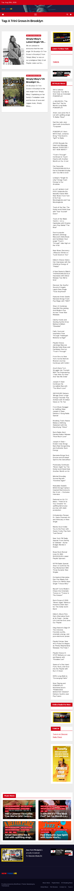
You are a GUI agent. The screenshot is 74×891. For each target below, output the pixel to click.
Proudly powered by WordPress (11, 884)
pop (42, 811)
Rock (6, 811)
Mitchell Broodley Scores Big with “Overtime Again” (59, 478)
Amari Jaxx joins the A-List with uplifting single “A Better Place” (61, 115)
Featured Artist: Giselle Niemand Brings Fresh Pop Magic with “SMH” (61, 299)
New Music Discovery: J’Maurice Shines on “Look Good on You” (61, 253)
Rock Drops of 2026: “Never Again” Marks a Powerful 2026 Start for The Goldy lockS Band (61, 604)
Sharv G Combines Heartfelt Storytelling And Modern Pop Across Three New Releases (60, 310)
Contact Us (63, 887)
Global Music (44, 887)
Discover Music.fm (35, 856)
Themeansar (5, 886)
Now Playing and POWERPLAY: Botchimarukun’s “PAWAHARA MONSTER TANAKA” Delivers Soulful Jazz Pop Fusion (61, 689)
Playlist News (56, 883)
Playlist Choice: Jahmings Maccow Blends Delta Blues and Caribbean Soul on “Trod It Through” (61, 347)
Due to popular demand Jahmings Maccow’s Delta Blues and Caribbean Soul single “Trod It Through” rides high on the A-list (61, 239)
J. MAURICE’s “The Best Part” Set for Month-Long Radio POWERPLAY (54, 816)
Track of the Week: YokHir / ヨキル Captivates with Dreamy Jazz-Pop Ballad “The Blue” (61, 223)
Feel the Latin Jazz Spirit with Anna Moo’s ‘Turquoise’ (61, 124)
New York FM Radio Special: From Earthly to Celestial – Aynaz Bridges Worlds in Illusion (61, 542)
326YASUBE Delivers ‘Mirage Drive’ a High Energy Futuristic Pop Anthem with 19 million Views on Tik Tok (61, 397)
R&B (46, 811)
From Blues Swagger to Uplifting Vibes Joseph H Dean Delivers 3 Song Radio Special (61, 411)
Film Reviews (54, 887)
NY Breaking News (67, 883)
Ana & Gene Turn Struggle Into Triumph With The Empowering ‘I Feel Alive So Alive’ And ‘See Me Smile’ (61, 372)
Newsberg (30, 884)
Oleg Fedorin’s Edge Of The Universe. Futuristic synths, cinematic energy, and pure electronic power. (61, 632)
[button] (67, 14)
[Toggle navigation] (35, 14)
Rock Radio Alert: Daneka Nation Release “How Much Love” (61, 434)
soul (14, 832)
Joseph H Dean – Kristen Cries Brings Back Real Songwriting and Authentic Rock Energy (61, 446)
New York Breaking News (12, 806)
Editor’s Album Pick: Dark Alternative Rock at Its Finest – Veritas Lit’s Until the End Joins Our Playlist (61, 618)
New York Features (26, 806)
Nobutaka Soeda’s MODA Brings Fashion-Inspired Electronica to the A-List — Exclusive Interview (61, 490)
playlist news (25, 808)
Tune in (70, 887)
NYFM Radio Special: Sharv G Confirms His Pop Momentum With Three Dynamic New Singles (61, 568)
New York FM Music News (34, 35)
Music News (46, 883)
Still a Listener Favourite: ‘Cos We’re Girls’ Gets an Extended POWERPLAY (19, 816)
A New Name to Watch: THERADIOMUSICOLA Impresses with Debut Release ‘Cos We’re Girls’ (61, 275)
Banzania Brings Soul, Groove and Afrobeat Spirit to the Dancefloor (62, 457)
